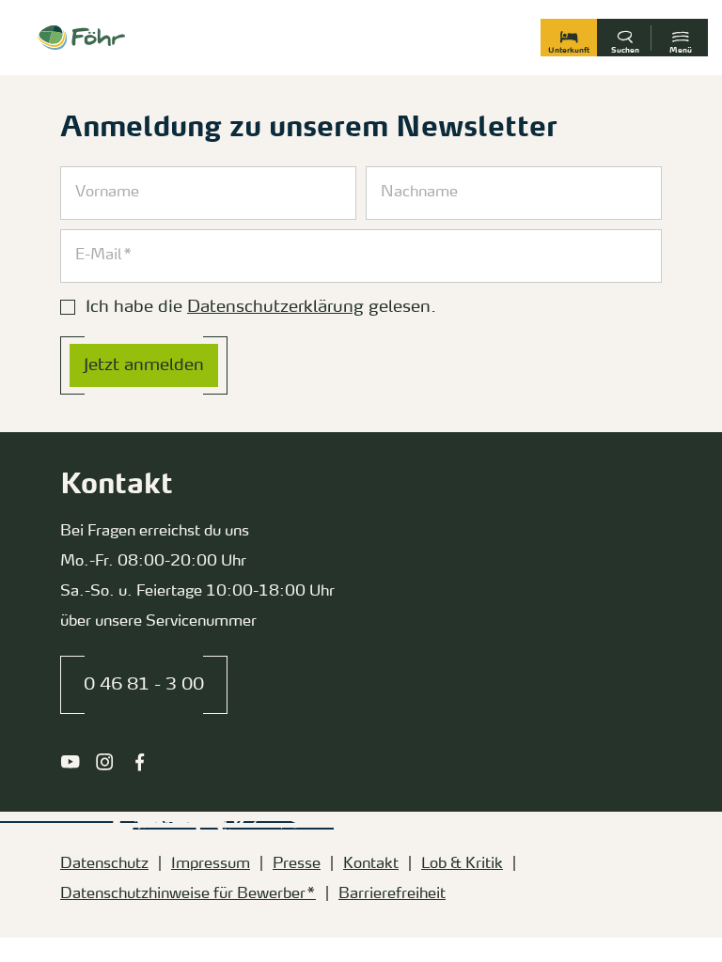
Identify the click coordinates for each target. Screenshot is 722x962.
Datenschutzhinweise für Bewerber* (188, 894)
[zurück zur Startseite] (81, 37)
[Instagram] (105, 762)
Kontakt (371, 864)
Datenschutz (104, 864)
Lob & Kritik (462, 864)
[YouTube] (70, 762)
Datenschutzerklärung (275, 307)
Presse (297, 864)
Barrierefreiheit (392, 894)
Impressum (210, 864)
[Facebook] (139, 762)
